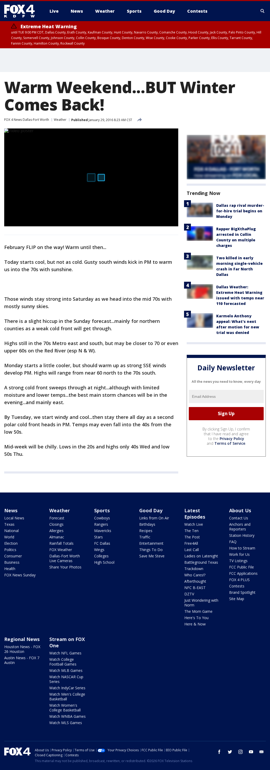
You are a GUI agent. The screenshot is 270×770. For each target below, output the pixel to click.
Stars (98, 536)
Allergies (56, 530)
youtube (251, 752)
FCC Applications (243, 573)
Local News (14, 517)
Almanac (56, 536)
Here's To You (196, 617)
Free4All (191, 543)
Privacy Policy (232, 438)
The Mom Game (198, 611)
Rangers (101, 524)
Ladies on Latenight (201, 555)
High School (104, 562)
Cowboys (102, 517)
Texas (9, 524)
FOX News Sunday (20, 574)
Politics (10, 549)
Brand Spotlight (242, 592)
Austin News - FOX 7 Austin (21, 660)
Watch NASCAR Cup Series (66, 679)
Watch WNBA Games (67, 716)
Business (12, 562)
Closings (56, 524)
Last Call (191, 549)
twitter (230, 752)
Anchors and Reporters (239, 527)
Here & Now (195, 623)
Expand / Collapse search (262, 11)
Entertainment (151, 543)
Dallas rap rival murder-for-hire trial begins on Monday (240, 211)
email (261, 752)
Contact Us (238, 517)
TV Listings (238, 560)
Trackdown (193, 568)
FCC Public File (241, 567)
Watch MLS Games (65, 722)
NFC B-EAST (195, 587)
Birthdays (147, 524)
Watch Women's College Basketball (65, 707)
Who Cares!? (194, 574)
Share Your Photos (65, 567)
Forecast (56, 517)
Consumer (13, 555)
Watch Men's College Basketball (67, 696)
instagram (240, 752)
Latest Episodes (194, 513)
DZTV (189, 593)
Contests (236, 586)
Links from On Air (154, 517)
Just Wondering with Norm (201, 603)
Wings (99, 549)
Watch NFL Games (65, 653)
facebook (219, 752)
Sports (102, 510)
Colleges (101, 555)
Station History (241, 535)
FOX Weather (60, 549)
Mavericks (102, 530)
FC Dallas (102, 543)
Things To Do (151, 549)
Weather (60, 119)
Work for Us (239, 554)
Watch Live (193, 524)
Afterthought (195, 581)
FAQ (233, 541)
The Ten (191, 530)
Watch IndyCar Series (67, 687)
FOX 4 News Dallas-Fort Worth (26, 119)
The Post (192, 536)
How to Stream (242, 548)
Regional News (22, 639)
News (10, 510)
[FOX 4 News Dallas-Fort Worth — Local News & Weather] (21, 11)
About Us (240, 510)
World (9, 536)
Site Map (236, 598)
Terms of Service (229, 443)
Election (11, 543)
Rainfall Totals (61, 543)
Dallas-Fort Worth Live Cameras (64, 558)
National (11, 530)
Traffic (144, 536)
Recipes (145, 530)
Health (9, 568)
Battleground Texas (201, 562)
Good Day (150, 510)
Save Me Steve (152, 555)
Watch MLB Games (66, 670)
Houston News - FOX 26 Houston (22, 649)
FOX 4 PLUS (239, 579)
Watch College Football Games (62, 662)
